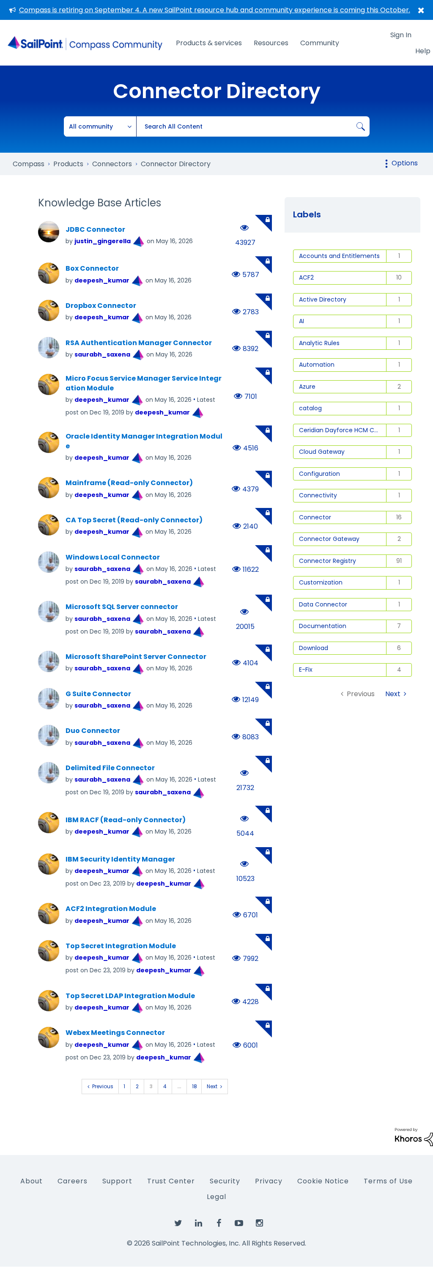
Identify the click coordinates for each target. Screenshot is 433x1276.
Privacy (268, 1181)
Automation (316, 364)
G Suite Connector (98, 694)
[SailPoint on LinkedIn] (198, 1223)
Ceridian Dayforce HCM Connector (343, 430)
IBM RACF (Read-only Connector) (126, 820)
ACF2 (306, 277)
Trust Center (171, 1181)
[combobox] (253, 126)
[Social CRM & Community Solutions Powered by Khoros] (414, 1137)
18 (194, 1086)
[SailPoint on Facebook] (218, 1223)
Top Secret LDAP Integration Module (130, 996)
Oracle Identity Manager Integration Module (144, 441)
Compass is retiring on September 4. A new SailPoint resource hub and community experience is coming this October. (214, 10)
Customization (321, 582)
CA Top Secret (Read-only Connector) (134, 520)
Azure (307, 386)
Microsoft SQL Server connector (122, 607)
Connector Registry (327, 561)
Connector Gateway (329, 539)
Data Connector (323, 604)
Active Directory (322, 299)
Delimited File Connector (110, 768)
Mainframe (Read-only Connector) (129, 483)
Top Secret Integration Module (121, 946)
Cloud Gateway (322, 451)
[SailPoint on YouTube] (238, 1223)
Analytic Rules (319, 343)
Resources (271, 43)
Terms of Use (388, 1181)
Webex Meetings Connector (115, 1032)
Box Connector (92, 268)
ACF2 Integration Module (111, 909)
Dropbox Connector (101, 305)
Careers (73, 1181)
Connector (315, 517)
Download (313, 648)
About (31, 1181)
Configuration (319, 473)
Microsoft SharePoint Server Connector (136, 656)
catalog (310, 408)
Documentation (322, 626)
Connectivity (318, 495)
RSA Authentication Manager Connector (139, 343)
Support (117, 1181)
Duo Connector (93, 730)
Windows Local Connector (113, 557)
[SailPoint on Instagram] (259, 1223)
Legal (216, 1197)
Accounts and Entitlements (339, 256)
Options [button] (405, 163)
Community (319, 43)
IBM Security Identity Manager (120, 859)
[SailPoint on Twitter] (178, 1223)
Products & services (209, 43)
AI (301, 321)
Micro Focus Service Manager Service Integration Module (144, 383)
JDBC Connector (95, 229)
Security (225, 1181)
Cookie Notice (323, 1181)
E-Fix (305, 669)
